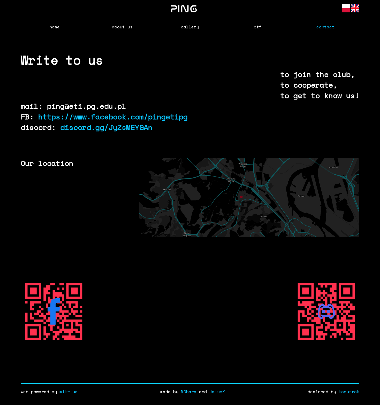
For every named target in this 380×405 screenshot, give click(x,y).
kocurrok (349, 391)
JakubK (217, 391)
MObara (188, 391)
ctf (258, 27)
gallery (190, 27)
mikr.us (68, 391)
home (54, 27)
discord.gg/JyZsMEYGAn (106, 127)
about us (122, 27)
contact (325, 27)
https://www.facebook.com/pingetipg (113, 116)
